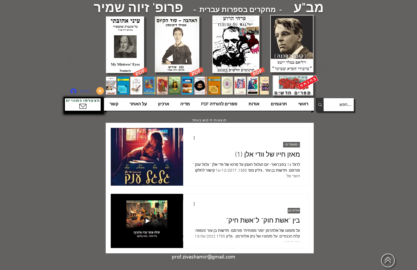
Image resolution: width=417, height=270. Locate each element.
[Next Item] (260, 85)
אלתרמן (293, 211)
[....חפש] (320, 104)
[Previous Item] (114, 85)
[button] (83, 104)
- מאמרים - (291, 145)
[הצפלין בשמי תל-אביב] (85, 69)
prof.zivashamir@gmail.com (203, 257)
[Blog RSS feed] (100, 91)
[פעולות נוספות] (192, 138)
